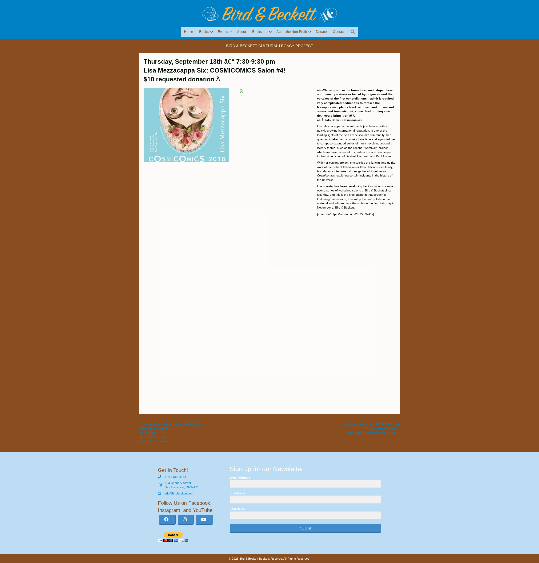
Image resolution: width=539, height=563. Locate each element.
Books (204, 32)
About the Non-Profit (291, 32)
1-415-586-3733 (175, 476)
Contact (338, 32)
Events (223, 32)
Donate (321, 32)
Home (188, 32)
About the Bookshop (252, 32)
